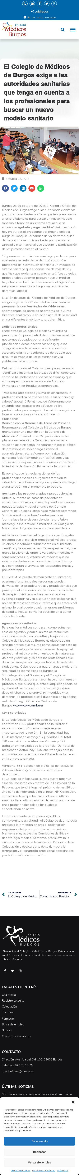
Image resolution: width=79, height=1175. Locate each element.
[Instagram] (54, 3)
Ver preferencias (39, 1162)
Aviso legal (62, 1170)
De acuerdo (40, 1141)
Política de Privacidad (43, 1170)
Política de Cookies (20, 1170)
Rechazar (39, 1152)
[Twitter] (46, 3)
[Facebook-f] (39, 3)
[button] (73, 1102)
